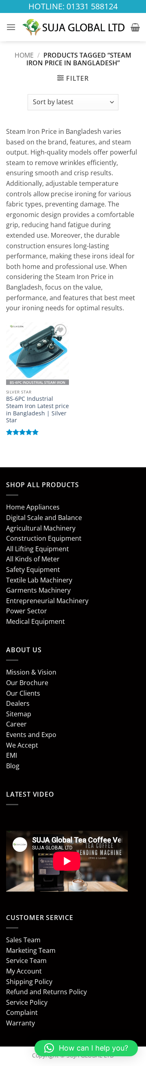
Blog (12, 765)
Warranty (20, 1023)
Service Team (26, 960)
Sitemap (18, 713)
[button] (11, 27)
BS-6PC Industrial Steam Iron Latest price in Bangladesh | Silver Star (37, 409)
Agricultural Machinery (40, 528)
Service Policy (26, 1002)
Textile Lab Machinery (39, 580)
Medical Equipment (35, 621)
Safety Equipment (33, 569)
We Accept (22, 745)
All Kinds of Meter (33, 558)
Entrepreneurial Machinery (47, 600)
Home (24, 55)
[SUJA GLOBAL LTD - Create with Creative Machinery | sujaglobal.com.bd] (73, 27)
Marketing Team (31, 950)
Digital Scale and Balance (44, 517)
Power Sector (26, 610)
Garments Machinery (38, 590)
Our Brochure (27, 682)
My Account (24, 971)
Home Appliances (33, 507)
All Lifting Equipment (37, 548)
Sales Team (23, 939)
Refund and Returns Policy (46, 991)
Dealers (18, 703)
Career (16, 724)
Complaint (22, 1012)
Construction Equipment (44, 538)
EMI (11, 755)
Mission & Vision (31, 672)
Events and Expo (31, 734)
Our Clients (23, 693)
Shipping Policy (29, 981)
